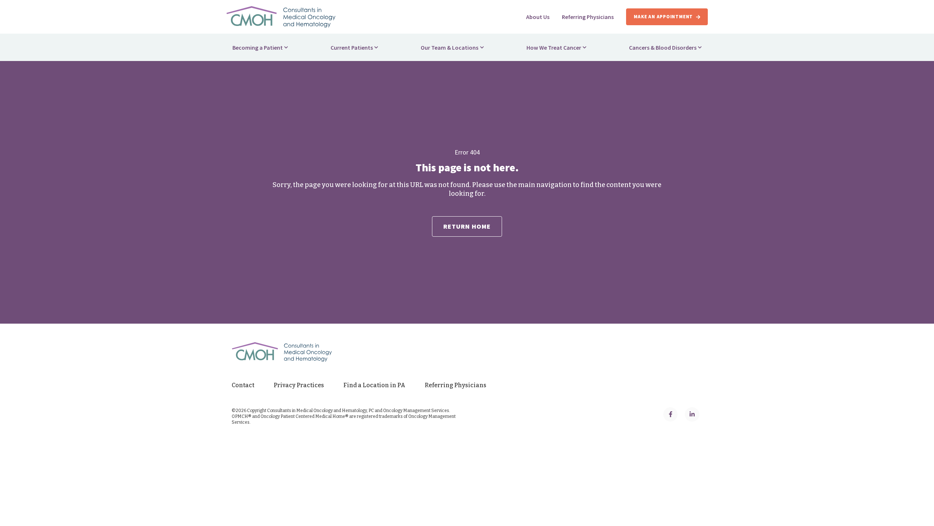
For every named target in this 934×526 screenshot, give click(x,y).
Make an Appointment (663, 17)
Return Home (467, 226)
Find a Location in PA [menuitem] (374, 385)
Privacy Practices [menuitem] (299, 385)
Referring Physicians (588, 16)
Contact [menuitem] (243, 385)
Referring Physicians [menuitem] (455, 385)
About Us (537, 16)
